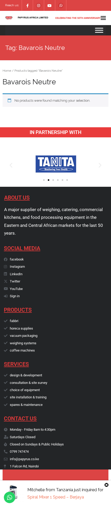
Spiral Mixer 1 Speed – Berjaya (55, 497)
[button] (11, 165)
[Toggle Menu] (99, 30)
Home (7, 70)
